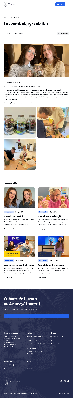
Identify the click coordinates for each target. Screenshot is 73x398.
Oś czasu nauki (8, 368)
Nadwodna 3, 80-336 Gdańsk (36, 344)
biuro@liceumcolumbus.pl (35, 337)
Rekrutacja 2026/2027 (56, 337)
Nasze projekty (31, 368)
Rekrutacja (60, 4)
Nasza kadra (30, 365)
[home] (9, 4)
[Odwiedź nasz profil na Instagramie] (65, 381)
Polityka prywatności (62, 393)
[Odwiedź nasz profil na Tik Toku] (68, 381)
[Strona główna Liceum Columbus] (13, 381)
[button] (67, 4)
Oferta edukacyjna (9, 365)
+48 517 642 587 (32, 340)
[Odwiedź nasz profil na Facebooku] (61, 381)
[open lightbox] (20, 122)
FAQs (51, 340)
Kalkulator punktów (56, 344)
